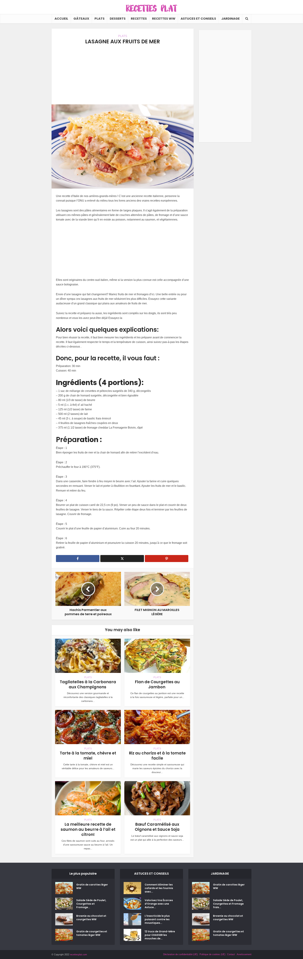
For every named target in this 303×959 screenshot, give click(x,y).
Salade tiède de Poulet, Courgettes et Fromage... (91, 903)
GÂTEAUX (81, 18)
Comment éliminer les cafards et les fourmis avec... (159, 888)
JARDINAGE (230, 18)
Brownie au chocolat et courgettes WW (91, 917)
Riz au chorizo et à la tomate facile (157, 755)
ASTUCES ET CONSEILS (198, 18)
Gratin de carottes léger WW (92, 886)
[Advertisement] (122, 74)
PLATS (100, 18)
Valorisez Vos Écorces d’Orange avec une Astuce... (159, 903)
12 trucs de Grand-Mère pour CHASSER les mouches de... (160, 935)
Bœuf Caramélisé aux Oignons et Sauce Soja (157, 827)
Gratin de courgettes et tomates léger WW (91, 933)
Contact (231, 954)
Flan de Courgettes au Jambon (157, 684)
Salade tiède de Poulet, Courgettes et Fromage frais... (228, 903)
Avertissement (244, 954)
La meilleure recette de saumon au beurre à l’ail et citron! (88, 829)
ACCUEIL (61, 18)
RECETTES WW (163, 18)
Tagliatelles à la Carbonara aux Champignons (88, 684)
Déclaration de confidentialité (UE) (180, 954)
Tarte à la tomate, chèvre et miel (88, 755)
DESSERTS (118, 18)
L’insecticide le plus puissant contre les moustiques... (157, 919)
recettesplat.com (78, 954)
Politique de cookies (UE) (212, 954)
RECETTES (139, 18)
